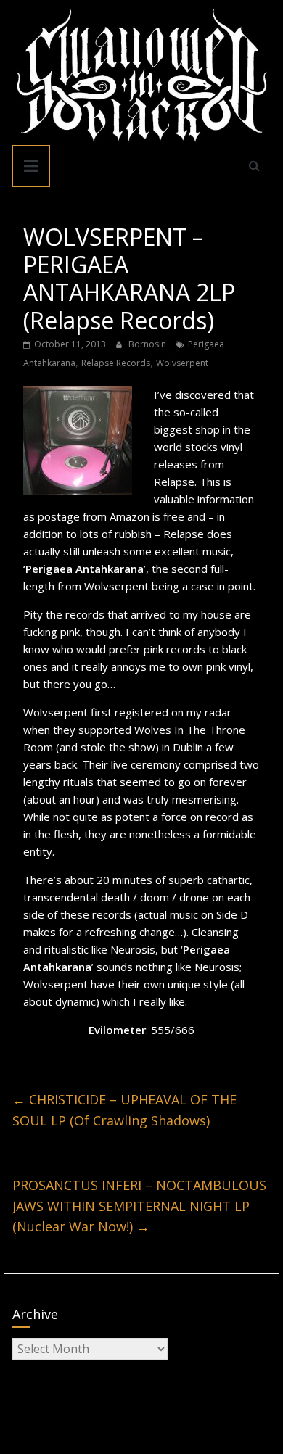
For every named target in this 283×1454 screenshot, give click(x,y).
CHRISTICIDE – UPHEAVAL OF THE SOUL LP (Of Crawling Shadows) (124, 1110)
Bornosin (148, 344)
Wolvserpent (182, 363)
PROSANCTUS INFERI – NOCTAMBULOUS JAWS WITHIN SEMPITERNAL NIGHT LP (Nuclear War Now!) (139, 1206)
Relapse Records (115, 363)
